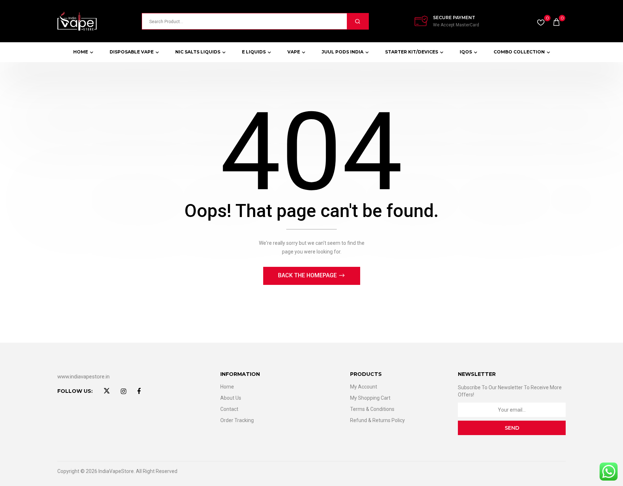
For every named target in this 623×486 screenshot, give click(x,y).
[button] (556, 21)
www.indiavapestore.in (83, 376)
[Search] (357, 21)
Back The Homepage (308, 275)
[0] (540, 21)
